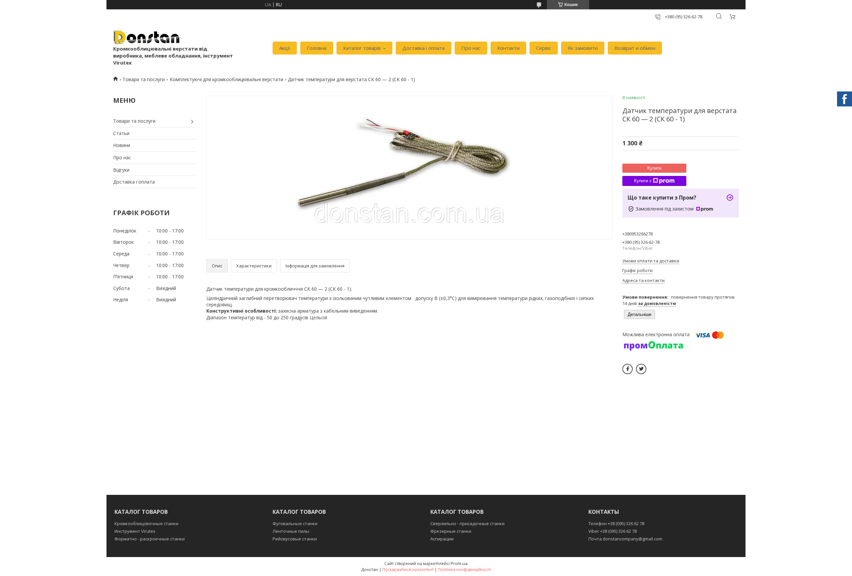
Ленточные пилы (291, 531)
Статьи (121, 133)
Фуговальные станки (295, 523)
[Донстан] (146, 37)
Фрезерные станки (450, 531)
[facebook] (627, 369)
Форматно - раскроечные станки (149, 539)
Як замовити (583, 48)
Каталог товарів (362, 48)
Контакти (508, 48)
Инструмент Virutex (134, 531)
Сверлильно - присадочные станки (467, 523)
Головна (316, 48)
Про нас (471, 48)
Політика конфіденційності (464, 569)
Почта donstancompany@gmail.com (625, 539)
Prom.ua (459, 563)
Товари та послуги (143, 79)
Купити (654, 168)
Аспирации (442, 539)
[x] (641, 369)
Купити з (642, 180)
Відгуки (121, 170)
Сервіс (543, 48)
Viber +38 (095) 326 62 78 (612, 531)
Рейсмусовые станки (295, 539)
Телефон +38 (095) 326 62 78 (616, 523)
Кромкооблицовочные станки (146, 523)
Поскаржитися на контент (408, 569)
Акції (284, 48)
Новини (121, 145)
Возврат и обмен (634, 48)
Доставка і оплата (423, 48)
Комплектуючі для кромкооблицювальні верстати (226, 79)
